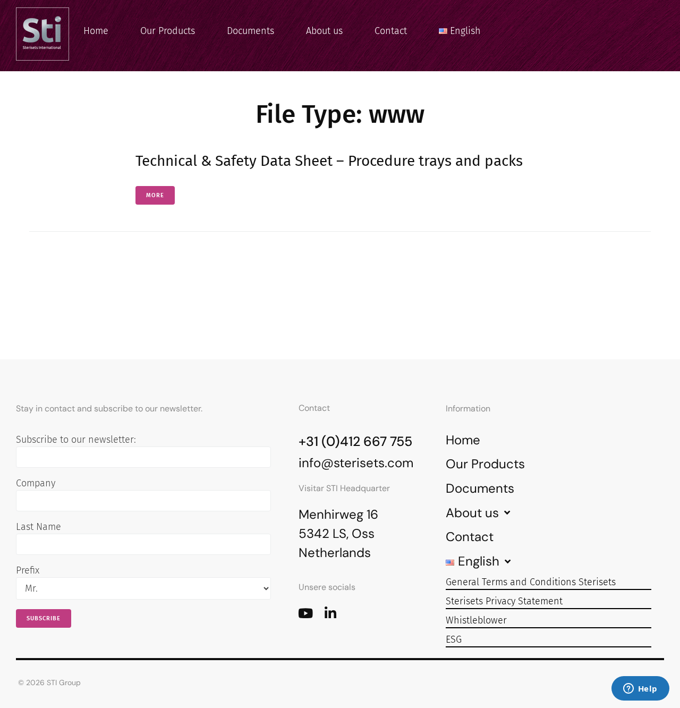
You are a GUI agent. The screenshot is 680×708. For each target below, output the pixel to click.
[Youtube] (305, 613)
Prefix (27, 570)
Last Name (38, 527)
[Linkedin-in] (330, 613)
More (155, 195)
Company (35, 483)
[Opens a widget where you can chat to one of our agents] (640, 689)
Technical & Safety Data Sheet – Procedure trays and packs (329, 161)
